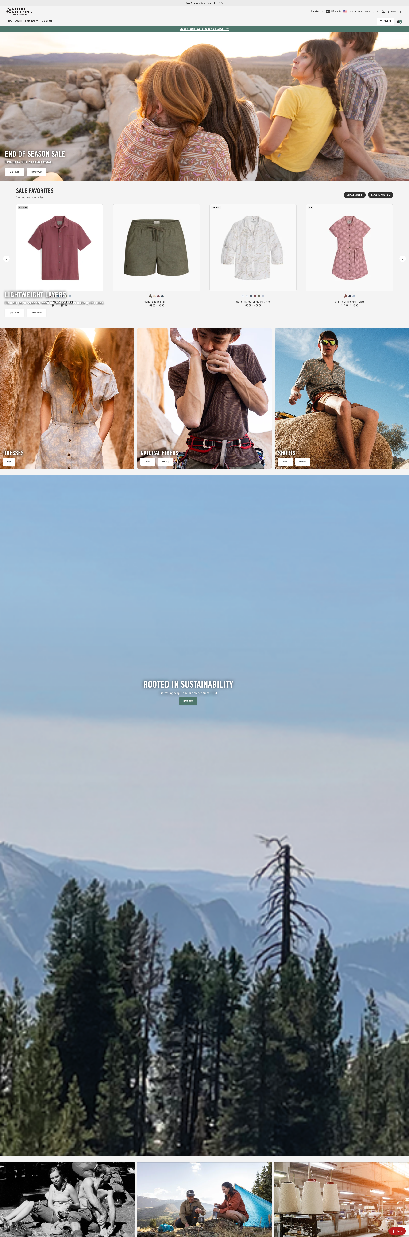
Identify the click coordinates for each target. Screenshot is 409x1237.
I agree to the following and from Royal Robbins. (238, 629)
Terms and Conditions (246, 627)
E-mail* (215, 616)
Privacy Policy (222, 631)
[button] (270, 584)
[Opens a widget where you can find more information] (397, 1231)
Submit (240, 640)
